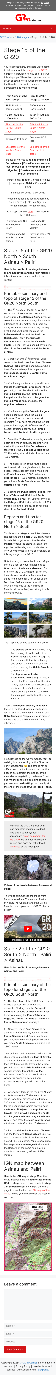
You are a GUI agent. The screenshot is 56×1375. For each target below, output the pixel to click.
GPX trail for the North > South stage (14, 128)
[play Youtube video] (28, 928)
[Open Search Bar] (52, 29)
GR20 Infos (6, 37)
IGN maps (15, 846)
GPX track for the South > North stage (39, 128)
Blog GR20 (43, 1369)
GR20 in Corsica (29, 1362)
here (30, 211)
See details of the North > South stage (15, 150)
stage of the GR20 (37, 70)
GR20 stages (22, 37)
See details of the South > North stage (39, 150)
